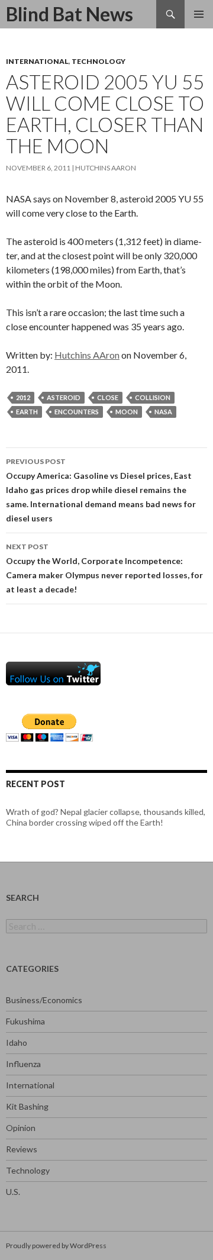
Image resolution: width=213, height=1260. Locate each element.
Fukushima (25, 1021)
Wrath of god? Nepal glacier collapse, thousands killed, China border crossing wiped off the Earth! (105, 817)
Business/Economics (44, 1000)
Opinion (21, 1128)
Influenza (23, 1064)
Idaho (16, 1042)
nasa (163, 411)
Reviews (21, 1149)
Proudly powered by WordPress (56, 1245)
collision (152, 397)
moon (126, 411)
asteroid (63, 397)
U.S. (13, 1192)
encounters (76, 411)
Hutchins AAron (105, 167)
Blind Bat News (69, 13)
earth (27, 411)
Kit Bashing (27, 1106)
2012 (23, 397)
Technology (98, 61)
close (107, 397)
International (37, 61)
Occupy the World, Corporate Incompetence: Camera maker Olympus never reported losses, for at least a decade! (104, 568)
